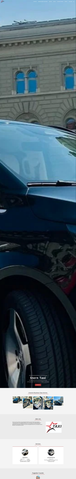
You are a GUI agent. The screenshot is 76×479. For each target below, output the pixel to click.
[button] (73, 1)
